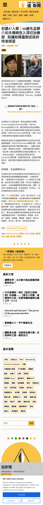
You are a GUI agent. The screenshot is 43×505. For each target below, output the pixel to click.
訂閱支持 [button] (7, 265)
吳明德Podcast (9, 378)
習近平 (12, 402)
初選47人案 (23, 234)
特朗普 (24, 392)
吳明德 (26, 373)
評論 (34, 402)
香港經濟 (15, 411)
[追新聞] (30, 4)
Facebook (12, 228)
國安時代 (21, 378)
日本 (5, 388)
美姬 (5, 402)
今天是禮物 (22, 369)
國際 (20, 15)
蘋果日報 (27, 402)
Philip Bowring (12, 234)
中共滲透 (23, 12)
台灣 (19, 373)
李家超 (21, 388)
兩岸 (15, 15)
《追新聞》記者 (12, 46)
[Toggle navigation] (5, 5)
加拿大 (12, 373)
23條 (5, 359)
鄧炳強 (6, 406)
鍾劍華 (14, 406)
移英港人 (33, 392)
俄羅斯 (30, 369)
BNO (21, 359)
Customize (11, 501)
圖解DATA (7, 19)
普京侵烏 (13, 388)
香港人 (6, 411)
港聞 (4, 15)
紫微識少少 (17, 397)
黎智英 (23, 411)
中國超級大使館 (9, 369)
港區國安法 (8, 392)
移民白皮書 (33, 12)
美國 (25, 397)
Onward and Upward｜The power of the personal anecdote (22, 311)
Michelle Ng (30, 359)
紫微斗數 (7, 397)
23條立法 (13, 359)
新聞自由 (36, 383)
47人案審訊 (11, 195)
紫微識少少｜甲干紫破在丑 (18, 323)
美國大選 (33, 397)
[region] (21, 490)
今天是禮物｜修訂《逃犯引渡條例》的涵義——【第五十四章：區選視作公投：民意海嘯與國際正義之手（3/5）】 (22, 296)
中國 (23, 364)
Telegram (22, 228)
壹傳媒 (6, 383)
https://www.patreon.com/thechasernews (24, 112)
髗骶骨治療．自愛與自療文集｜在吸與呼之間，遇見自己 (22, 334)
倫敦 (5, 373)
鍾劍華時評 (23, 406)
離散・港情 (28, 15)
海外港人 (30, 388)
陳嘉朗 (19, 236)
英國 (10, 15)
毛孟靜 (31, 234)
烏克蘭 (17, 392)
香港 (31, 406)
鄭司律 (12, 236)
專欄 (13, 383)
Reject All (31, 501)
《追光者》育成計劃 (11, 12)
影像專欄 (21, 383)
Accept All (21, 495)
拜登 (28, 383)
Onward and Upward (12, 364)
